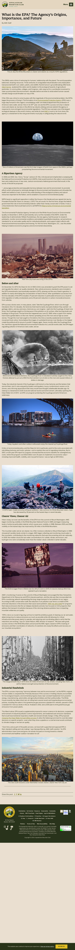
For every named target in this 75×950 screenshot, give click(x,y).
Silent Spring (6, 87)
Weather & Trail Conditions (26, 816)
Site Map (52, 824)
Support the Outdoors (50, 816)
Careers (22, 813)
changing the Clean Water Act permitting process (19, 718)
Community (52, 811)
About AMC (50, 818)
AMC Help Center (40, 818)
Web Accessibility (42, 824)
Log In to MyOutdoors (49, 813)
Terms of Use (31, 824)
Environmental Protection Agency (49, 100)
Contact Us (30, 818)
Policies (22, 824)
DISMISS (61, 946)
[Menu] (71, 4)
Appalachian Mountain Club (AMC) (13, 5)
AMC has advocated (55, 604)
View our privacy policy (47, 946)
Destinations (22, 811)
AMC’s (46, 111)
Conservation (44, 811)
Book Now (38, 816)
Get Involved (30, 811)
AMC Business (37, 820)
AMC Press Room (29, 813)
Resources (37, 811)
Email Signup (39, 813)
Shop (23, 818)
